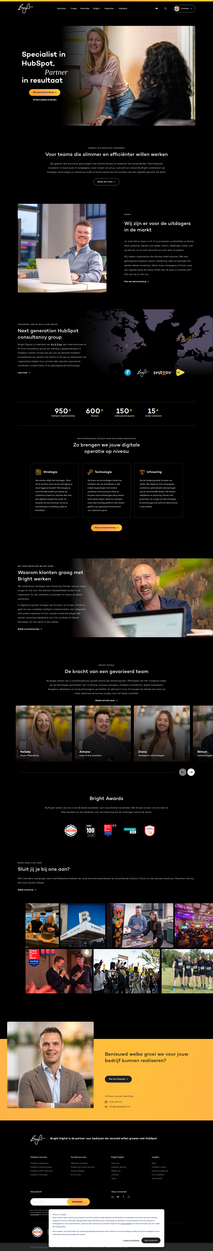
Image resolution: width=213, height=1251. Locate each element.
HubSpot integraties (39, 1163)
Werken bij (116, 1171)
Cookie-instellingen (131, 1240)
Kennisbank (157, 1179)
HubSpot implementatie (41, 1167)
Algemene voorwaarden (117, 1247)
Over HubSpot (158, 1175)
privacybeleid (126, 1223)
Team (113, 1179)
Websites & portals (79, 1163)
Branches (85, 9)
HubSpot (123, 9)
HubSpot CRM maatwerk (41, 1171)
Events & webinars (160, 1171)
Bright (96, 9)
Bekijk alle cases (106, 179)
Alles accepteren (151, 1240)
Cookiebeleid (97, 1247)
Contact (115, 1175)
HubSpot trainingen (39, 1175)
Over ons (115, 1163)
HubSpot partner (118, 1167)
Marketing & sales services (83, 1167)
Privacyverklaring (81, 1247)
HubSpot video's (159, 1167)
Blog (154, 1163)
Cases (74, 9)
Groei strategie (77, 1171)
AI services (76, 1175)
